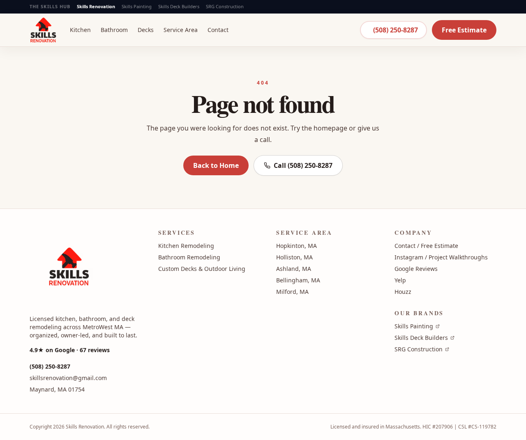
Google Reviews (416, 269)
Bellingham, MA (298, 280)
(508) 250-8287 (395, 29)
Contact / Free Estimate (426, 246)
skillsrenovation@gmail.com (68, 378)
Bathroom (114, 30)
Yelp (400, 280)
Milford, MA (292, 292)
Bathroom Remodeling (189, 257)
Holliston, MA (294, 257)
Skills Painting (137, 6)
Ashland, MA (293, 269)
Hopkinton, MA (296, 246)
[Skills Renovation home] (43, 30)
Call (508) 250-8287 (303, 165)
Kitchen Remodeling (186, 246)
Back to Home (216, 165)
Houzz (402, 292)
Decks (146, 30)
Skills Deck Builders (178, 6)
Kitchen (80, 30)
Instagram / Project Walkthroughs (441, 257)
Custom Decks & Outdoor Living (201, 269)
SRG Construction (225, 6)
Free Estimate (464, 29)
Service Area (181, 30)
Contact (218, 30)
